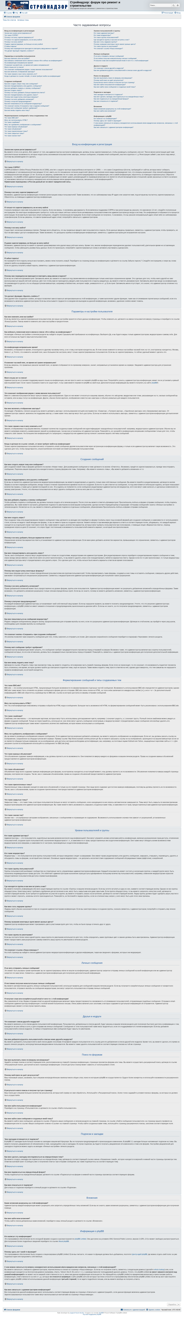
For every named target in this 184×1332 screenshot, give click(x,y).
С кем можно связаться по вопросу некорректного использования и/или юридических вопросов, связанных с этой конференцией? (136, 124)
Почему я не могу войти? (13, 42)
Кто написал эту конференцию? (105, 118)
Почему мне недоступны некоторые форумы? (21, 97)
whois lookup (159, 1270)
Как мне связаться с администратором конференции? (113, 127)
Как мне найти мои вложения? (105, 111)
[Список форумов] (37, 5)
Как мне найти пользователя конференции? (110, 84)
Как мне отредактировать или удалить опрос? (21, 95)
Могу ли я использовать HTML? (16, 120)
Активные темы (23, 20)
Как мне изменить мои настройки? (17, 58)
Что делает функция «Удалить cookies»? (19, 51)
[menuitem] (15, 13)
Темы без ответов (9, 20)
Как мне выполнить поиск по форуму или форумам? (113, 78)
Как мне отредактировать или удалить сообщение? (23, 86)
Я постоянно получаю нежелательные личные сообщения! (115, 58)
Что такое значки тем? (12, 136)
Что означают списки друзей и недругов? (109, 68)
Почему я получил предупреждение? (17, 101)
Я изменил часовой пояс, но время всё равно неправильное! (26, 65)
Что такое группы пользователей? (106, 37)
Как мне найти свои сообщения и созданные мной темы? (115, 87)
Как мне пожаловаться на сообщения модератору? (23, 103)
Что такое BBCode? (11, 118)
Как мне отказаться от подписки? (106, 101)
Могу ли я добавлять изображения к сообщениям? (22, 124)
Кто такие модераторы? (102, 35)
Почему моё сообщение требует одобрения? (20, 108)
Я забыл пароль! (10, 46)
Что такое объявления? (13, 129)
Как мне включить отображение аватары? (19, 72)
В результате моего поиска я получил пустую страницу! (114, 82)
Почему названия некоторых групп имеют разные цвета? (115, 44)
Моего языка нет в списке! (14, 67)
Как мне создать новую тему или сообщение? (21, 84)
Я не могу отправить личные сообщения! (109, 56)
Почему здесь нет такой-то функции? (107, 121)
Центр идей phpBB (139, 1254)
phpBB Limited (80, 1239)
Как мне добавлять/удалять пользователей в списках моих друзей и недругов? (123, 70)
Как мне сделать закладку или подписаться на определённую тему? (119, 97)
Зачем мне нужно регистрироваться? (18, 33)
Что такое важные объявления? (16, 127)
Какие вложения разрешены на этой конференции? (112, 109)
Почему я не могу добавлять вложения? (19, 99)
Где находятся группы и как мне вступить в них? (111, 40)
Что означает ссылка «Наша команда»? (108, 48)
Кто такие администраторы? (104, 33)
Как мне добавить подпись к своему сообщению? (22, 88)
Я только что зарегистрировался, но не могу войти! (23, 40)
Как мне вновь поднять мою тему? (17, 110)
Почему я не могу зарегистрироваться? (19, 37)
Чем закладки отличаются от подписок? (108, 94)
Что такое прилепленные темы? (16, 131)
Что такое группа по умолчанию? (106, 46)
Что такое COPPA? (11, 35)
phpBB (154, 383)
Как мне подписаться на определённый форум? (111, 99)
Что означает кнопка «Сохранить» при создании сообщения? (26, 106)
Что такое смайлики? (12, 122)
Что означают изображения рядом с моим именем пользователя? (28, 69)
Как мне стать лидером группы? (105, 42)
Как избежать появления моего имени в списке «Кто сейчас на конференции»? (33, 60)
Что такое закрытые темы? (14, 133)
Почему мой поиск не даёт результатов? (108, 80)
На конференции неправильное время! (18, 63)
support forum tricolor (77, 1313)
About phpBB (64, 1241)
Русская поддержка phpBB (92, 1314)
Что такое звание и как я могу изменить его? (20, 74)
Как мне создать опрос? (13, 90)
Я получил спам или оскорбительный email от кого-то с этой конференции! (121, 60)
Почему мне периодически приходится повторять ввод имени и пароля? (31, 48)
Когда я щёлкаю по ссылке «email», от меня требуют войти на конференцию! (32, 76)
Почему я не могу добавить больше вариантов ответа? (24, 92)
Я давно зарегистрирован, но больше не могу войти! (23, 44)
